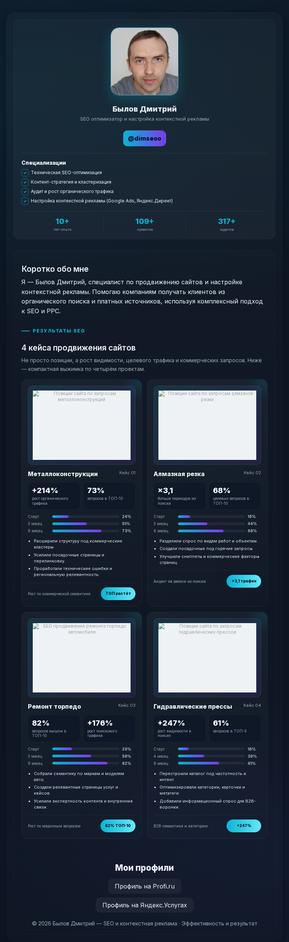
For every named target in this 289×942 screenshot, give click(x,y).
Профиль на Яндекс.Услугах (144, 905)
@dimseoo (144, 138)
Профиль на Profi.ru (145, 886)
